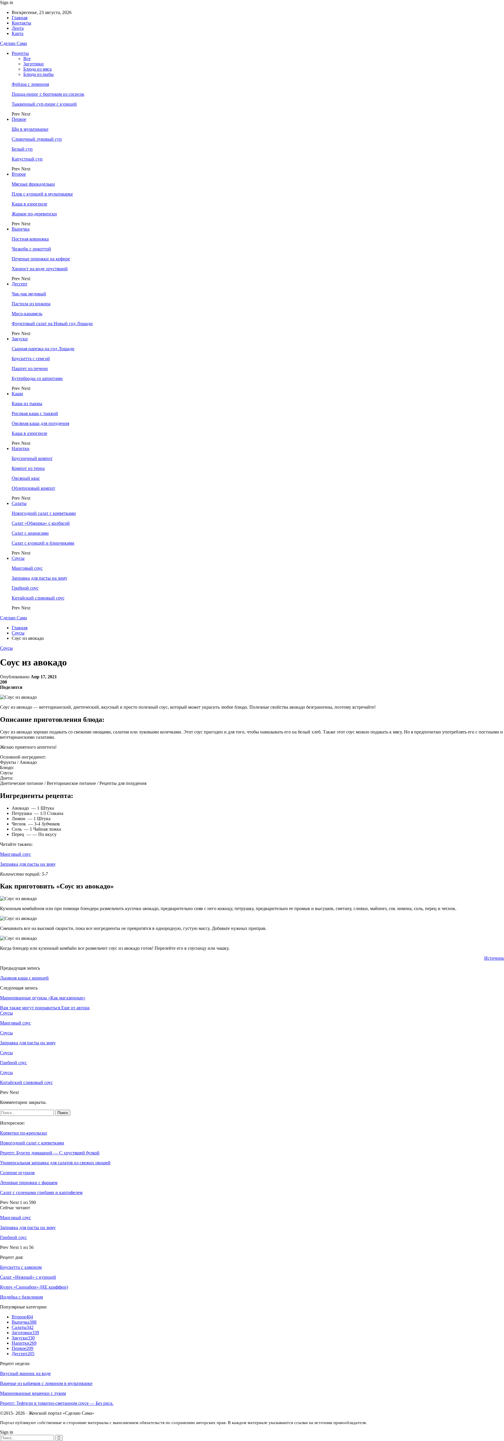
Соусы (18, 558)
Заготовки (33, 63)
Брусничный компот (32, 458)
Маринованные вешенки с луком (33, 1393)
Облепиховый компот (33, 488)
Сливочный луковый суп (37, 139)
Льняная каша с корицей (24, 977)
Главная (19, 17)
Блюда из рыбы (38, 74)
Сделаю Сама (13, 43)
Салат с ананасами (30, 533)
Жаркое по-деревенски (34, 213)
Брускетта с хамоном (21, 1267)
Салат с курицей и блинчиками (43, 543)
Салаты (19, 503)
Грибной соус (25, 588)
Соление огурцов (17, 1172)
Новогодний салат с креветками (44, 513)
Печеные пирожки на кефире (41, 258)
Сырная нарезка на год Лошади (43, 348)
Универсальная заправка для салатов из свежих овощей (55, 1162)
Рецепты (20, 53)
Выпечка (20, 228)
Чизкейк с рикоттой (31, 248)
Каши (17, 393)
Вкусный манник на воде (25, 1373)
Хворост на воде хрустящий (40, 268)
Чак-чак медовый (29, 293)
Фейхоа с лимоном (30, 84)
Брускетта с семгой (31, 358)
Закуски (20, 338)
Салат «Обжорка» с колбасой (41, 523)
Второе (19, 174)
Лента (18, 28)
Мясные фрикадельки (33, 184)
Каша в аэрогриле (29, 203)
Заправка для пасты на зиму (39, 578)
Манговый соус (27, 568)
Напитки (20, 448)
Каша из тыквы (27, 403)
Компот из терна (28, 468)
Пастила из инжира (31, 303)
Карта (17, 33)
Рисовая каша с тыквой (35, 413)
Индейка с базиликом (21, 1296)
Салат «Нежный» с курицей (28, 1277)
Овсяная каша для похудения (40, 423)
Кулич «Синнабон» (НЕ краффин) (34, 1287)
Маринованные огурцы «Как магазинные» (42, 997)
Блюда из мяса (37, 69)
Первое (19, 119)
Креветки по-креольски (23, 1132)
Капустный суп (27, 158)
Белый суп (22, 149)
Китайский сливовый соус (38, 597)
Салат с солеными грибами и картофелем (41, 1192)
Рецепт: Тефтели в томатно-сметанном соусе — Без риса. (56, 1403)
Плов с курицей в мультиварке (42, 193)
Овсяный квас (26, 478)
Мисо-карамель (27, 313)
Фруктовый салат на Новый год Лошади (52, 323)
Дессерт (19, 283)
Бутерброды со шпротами (37, 378)
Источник (494, 958)
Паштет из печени (30, 368)
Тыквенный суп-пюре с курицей (44, 104)
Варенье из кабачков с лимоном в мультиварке (46, 1383)
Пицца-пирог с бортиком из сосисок (48, 94)
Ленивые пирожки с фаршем (28, 1182)
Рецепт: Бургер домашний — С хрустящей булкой (49, 1152)
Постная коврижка (30, 238)
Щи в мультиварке (30, 129)
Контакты (21, 22)
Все (27, 58)
